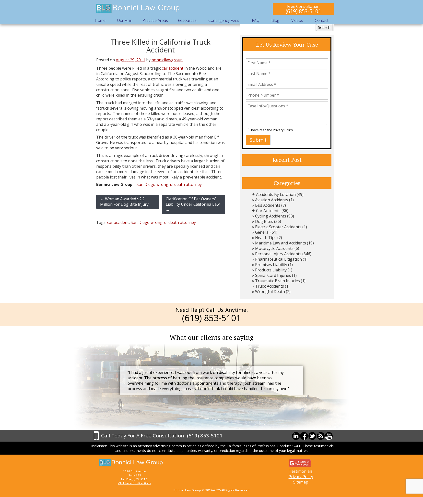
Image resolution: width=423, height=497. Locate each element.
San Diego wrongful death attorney (169, 184)
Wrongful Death (270, 291)
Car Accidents (268, 210)
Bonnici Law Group (138, 8)
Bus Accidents (267, 205)
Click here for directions (134, 483)
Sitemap (300, 482)
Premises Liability (271, 264)
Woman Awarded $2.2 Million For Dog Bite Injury (124, 201)
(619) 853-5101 (303, 11)
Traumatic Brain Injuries (277, 280)
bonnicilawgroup (167, 60)
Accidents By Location (276, 194)
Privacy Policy (283, 130)
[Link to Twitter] (312, 436)
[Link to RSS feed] (321, 436)
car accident (172, 68)
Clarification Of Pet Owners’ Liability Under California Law (193, 204)
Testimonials (301, 471)
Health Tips (265, 237)
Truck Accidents (269, 286)
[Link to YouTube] (329, 436)
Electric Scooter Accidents (278, 226)
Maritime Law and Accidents (280, 243)
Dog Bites (264, 221)
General (262, 232)
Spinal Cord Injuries (273, 275)
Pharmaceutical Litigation (278, 259)
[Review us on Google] (300, 462)
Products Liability (271, 270)
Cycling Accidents (270, 216)
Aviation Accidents (271, 200)
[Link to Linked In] (296, 436)
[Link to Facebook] (304, 436)
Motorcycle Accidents (274, 248)
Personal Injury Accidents (278, 253)
